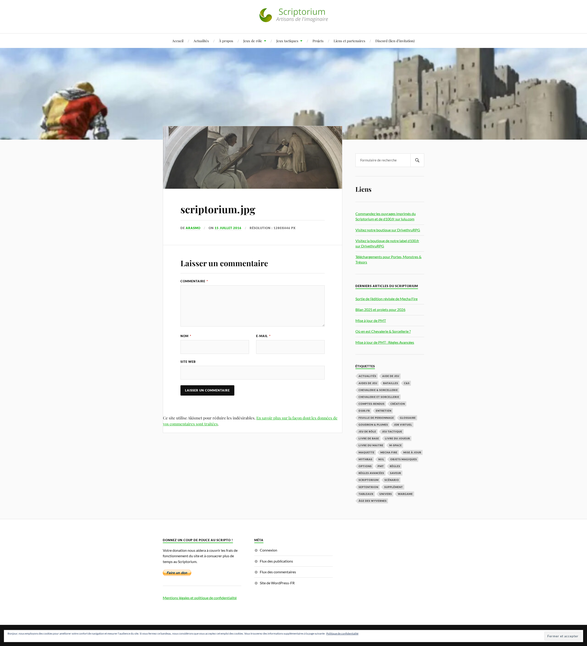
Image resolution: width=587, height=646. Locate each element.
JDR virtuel (403, 424)
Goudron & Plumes (373, 424)
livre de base (369, 438)
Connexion (268, 550)
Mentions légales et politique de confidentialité (200, 598)
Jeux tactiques (287, 40)
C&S (407, 383)
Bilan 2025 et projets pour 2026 (380, 309)
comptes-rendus (372, 403)
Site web (188, 361)
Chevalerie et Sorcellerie (379, 396)
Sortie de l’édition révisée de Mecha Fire (386, 299)
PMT (381, 466)
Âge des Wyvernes (373, 500)
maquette (366, 452)
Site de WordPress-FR (277, 583)
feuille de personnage (376, 417)
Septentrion (368, 486)
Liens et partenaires (349, 40)
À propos (226, 40)
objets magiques (403, 459)
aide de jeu (390, 375)
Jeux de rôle (252, 40)
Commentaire (194, 281)
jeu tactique (392, 431)
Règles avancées (371, 472)
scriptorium (369, 479)
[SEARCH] (417, 160)
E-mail (263, 336)
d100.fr (364, 410)
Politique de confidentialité (342, 633)
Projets (318, 40)
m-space (395, 445)
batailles (390, 383)
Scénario (392, 479)
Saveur (395, 472)
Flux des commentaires (278, 572)
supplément (393, 486)
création (397, 403)
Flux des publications (276, 561)
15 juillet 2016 (228, 228)
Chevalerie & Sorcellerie (378, 389)
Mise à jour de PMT (370, 320)
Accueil (177, 40)
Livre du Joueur (397, 438)
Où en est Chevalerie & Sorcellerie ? (383, 331)
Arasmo (193, 228)
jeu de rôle (367, 431)
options (365, 466)
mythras (365, 459)
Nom (185, 336)
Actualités (201, 40)
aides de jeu (368, 383)
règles (395, 466)
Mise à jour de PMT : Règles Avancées (384, 342)
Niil (381, 459)
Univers (385, 493)
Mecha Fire (388, 452)
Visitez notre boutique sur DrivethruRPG (387, 230)
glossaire (408, 417)
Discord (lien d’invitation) (395, 40)
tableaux (366, 493)
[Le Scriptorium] (293, 19)
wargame (405, 493)
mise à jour (412, 452)
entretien (383, 410)
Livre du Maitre (371, 445)
